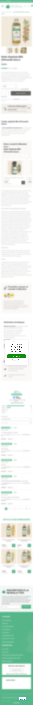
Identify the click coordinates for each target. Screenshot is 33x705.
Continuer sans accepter (17, 342)
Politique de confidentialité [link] (16, 363)
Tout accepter (16, 356)
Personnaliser (16, 360)
